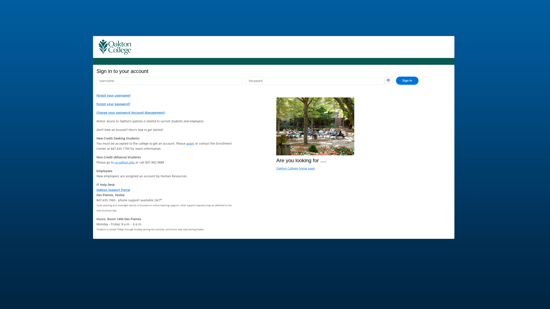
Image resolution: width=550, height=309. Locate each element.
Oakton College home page (295, 168)
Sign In (407, 80)
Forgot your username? (113, 95)
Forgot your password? (113, 104)
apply (190, 143)
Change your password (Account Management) (130, 113)
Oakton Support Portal (113, 190)
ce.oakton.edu (125, 162)
